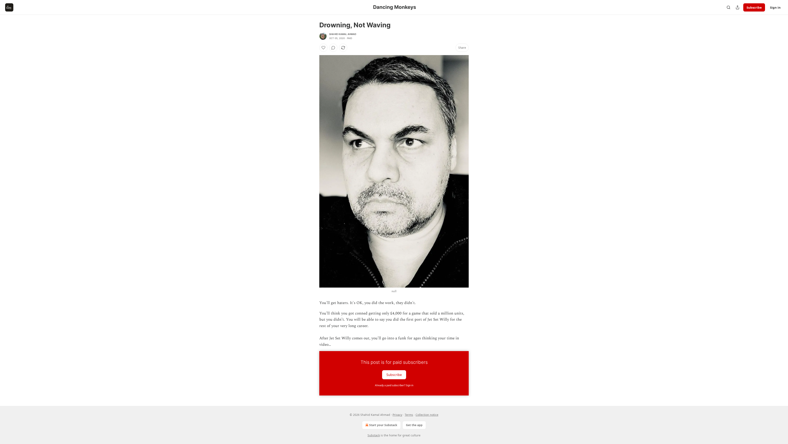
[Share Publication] (737, 7)
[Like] (323, 48)
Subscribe (754, 7)
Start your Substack (383, 425)
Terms (409, 415)
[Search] (728, 7)
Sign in (775, 7)
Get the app (414, 425)
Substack (374, 435)
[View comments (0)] (333, 48)
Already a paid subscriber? (394, 385)
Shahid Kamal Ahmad (342, 34)
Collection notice (427, 415)
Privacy (397, 415)
